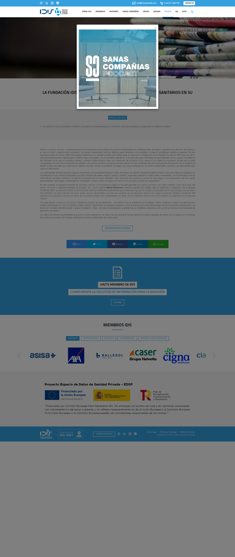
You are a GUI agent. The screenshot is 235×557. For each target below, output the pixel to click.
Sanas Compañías (131, 12)
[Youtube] (52, 3)
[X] (46, 3)
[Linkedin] (57, 3)
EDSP (184, 12)
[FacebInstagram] (41, 3)
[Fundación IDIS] (54, 12)
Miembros (100, 12)
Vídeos (146, 12)
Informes (113, 12)
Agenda (156, 12)
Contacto (189, 3)
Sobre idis (87, 12)
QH (176, 12)
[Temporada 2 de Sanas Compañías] (117, 68)
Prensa (167, 12)
